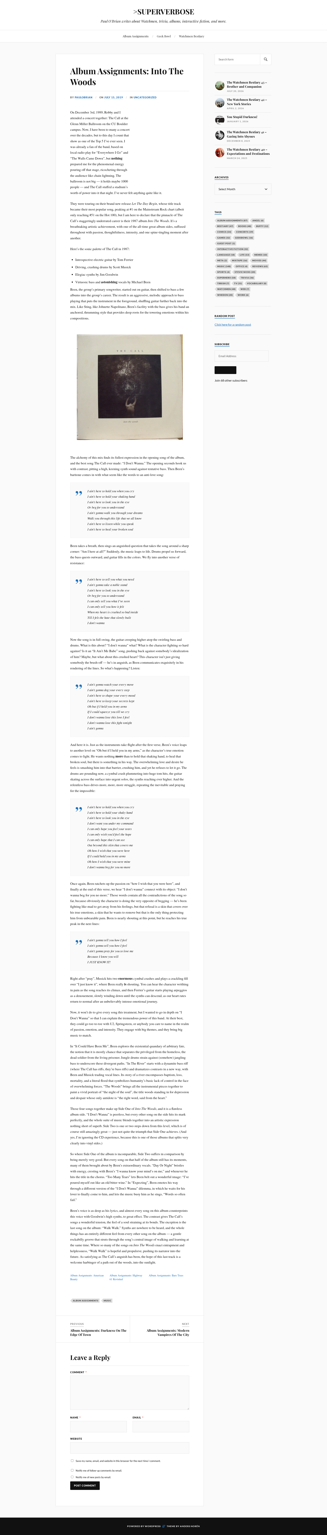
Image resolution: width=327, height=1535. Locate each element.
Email (138, 1417)
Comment (78, 1372)
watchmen (226, 289)
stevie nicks (245, 272)
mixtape (239, 260)
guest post (226, 243)
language (226, 254)
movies (259, 260)
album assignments (85, 1300)
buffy (262, 226)
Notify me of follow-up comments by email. (99, 1470)
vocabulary (256, 283)
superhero (226, 277)
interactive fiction (232, 249)
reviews (260, 266)
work (243, 295)
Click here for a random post (233, 324)
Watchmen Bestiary (191, 36)
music (107, 1300)
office (242, 266)
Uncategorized (145, 97)
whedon (225, 295)
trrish (223, 283)
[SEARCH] (265, 59)
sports (223, 272)
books (244, 226)
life (244, 254)
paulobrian (84, 97)
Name (75, 1417)
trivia (247, 277)
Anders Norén (190, 1526)
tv (238, 283)
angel (258, 220)
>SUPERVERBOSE (163, 11)
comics (224, 232)
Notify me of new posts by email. (93, 1477)
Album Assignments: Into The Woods (127, 76)
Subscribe (225, 370)
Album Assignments (136, 36)
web (245, 289)
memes (260, 254)
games (223, 237)
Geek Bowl (164, 36)
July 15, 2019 (113, 97)
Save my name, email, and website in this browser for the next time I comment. (118, 1460)
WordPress (153, 1526)
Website (76, 1438)
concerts (244, 232)
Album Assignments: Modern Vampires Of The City (168, 1332)
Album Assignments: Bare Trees (166, 1275)
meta (222, 260)
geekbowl (244, 237)
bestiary (225, 226)
